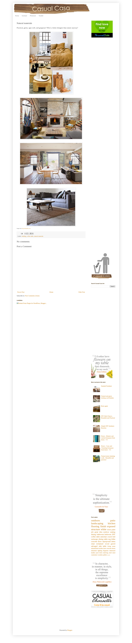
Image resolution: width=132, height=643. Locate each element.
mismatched (94, 548)
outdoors (95, 520)
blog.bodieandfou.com (26, 228)
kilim (113, 539)
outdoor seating (109, 532)
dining (93, 534)
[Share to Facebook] (31, 233)
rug (109, 539)
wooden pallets (102, 555)
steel (110, 553)
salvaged (94, 546)
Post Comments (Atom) (32, 296)
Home (17, 16)
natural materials (38, 236)
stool (113, 553)
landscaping (97, 523)
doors (113, 548)
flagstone (106, 550)
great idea (98, 532)
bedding (24, 236)
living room (111, 546)
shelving (105, 553)
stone (109, 530)
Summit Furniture (106, 386)
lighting (100, 550)
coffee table (30, 236)
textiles (101, 548)
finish (103, 526)
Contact (24, 16)
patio (112, 520)
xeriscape (94, 539)
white (103, 529)
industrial (94, 550)
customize (94, 555)
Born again (104, 406)
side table (102, 546)
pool (97, 553)
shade (108, 555)
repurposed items (108, 541)
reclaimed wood (102, 544)
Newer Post (20, 292)
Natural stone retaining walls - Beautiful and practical (108, 458)
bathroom (100, 534)
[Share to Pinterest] (33, 233)
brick (100, 553)
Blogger (69, 630)
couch (109, 537)
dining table (103, 539)
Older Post (81, 292)
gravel (113, 544)
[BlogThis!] (27, 233)
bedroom (108, 534)
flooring (95, 526)
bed (114, 537)
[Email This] (25, 233)
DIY (113, 534)
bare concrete (107, 548)
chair (93, 544)
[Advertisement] (97, 52)
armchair (103, 537)
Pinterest (33, 16)
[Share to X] (29, 233)
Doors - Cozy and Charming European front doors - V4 (107, 448)
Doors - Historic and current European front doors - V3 (108, 438)
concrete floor (96, 541)
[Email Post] (21, 233)
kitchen (111, 523)
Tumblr (41, 16)
